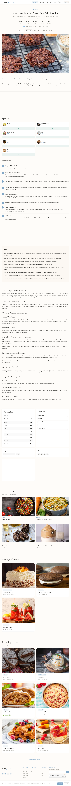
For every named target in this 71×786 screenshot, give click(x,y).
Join (67, 771)
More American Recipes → (35, 759)
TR (68, 2)
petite (9, 2)
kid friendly (12, 453)
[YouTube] (11, 774)
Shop (55, 2)
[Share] (49, 31)
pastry (18, 453)
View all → (67, 491)
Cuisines (42, 2)
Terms (41, 775)
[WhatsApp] (44, 31)
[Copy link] (52, 31)
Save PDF (29, 30)
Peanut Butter (44, 141)
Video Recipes (25, 775)
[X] (41, 31)
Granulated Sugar (45, 123)
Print (22, 30)
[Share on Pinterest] (44, 454)
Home (3, 6)
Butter (8, 123)
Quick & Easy (25, 771)
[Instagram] (3, 774)
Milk (42, 132)
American (35, 9)
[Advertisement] (35, 103)
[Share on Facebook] (41, 454)
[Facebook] (39, 31)
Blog (47, 2)
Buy (18, 128)
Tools (51, 2)
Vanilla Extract (10, 141)
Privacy (41, 773)
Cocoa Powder (10, 132)
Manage (66, 783)
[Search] (59, 2)
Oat (8, 149)
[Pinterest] (47, 31)
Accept (60, 783)
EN (65, 2)
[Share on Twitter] (39, 454)
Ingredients (25, 779)
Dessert (7, 6)
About (41, 769)
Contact (41, 771)
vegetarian (6, 453)
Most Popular (25, 773)
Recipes (34, 2)
